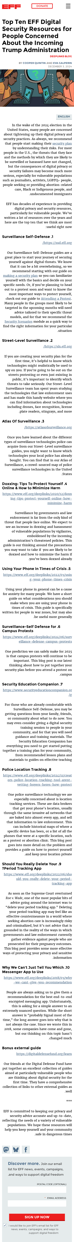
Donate (42, 5)
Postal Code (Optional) (51, 1184)
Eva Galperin (62, 63)
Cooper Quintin (34, 63)
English (64, 116)
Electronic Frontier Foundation (12, 6)
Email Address (56, 1197)
